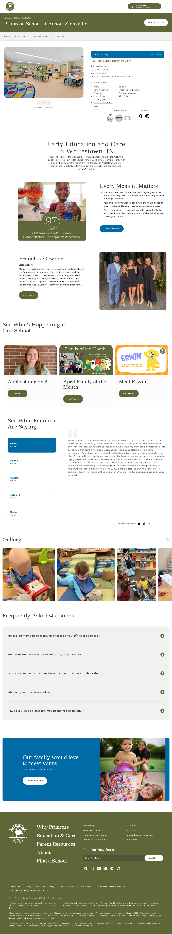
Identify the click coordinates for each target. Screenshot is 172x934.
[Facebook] (140, 116)
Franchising (88, 825)
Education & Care (56, 835)
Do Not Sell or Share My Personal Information (28, 890)
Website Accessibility (44, 887)
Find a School (52, 860)
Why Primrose (53, 827)
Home (7, 36)
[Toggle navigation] (166, 6)
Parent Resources (56, 844)
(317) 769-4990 (98, 73)
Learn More (17, 393)
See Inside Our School (44, 107)
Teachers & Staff (41, 36)
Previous (2, 72)
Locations (130, 830)
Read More (28, 295)
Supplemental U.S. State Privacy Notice (75, 887)
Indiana (17, 17)
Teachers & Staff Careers (95, 835)
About (43, 852)
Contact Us (155, 54)
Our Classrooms (20, 36)
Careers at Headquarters (95, 839)
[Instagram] (147, 116)
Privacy (28, 887)
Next (85, 72)
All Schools (8, 17)
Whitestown (26, 17)
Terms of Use (14, 887)
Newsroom (131, 825)
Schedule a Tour (156, 22)
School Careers (58, 36)
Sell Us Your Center (92, 830)
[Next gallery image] (167, 539)
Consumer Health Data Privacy (111, 887)
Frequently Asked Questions (139, 835)
